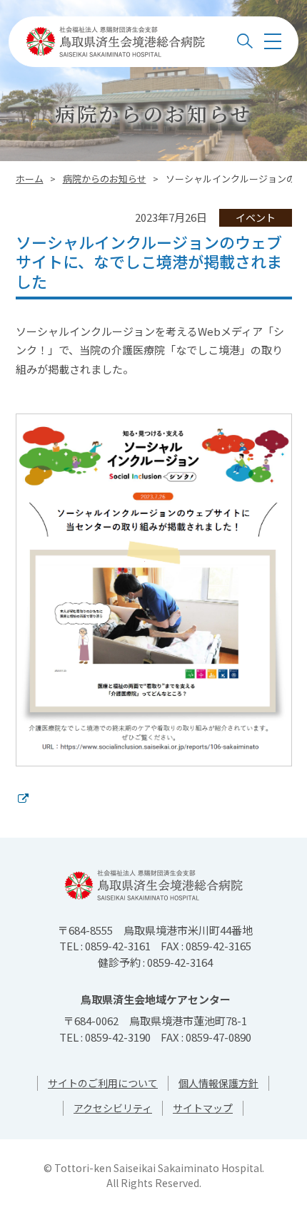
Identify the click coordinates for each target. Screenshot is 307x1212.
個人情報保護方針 (218, 1083)
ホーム (30, 178)
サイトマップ (203, 1108)
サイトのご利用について (103, 1083)
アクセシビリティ (113, 1108)
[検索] (245, 41)
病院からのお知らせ (104, 178)
